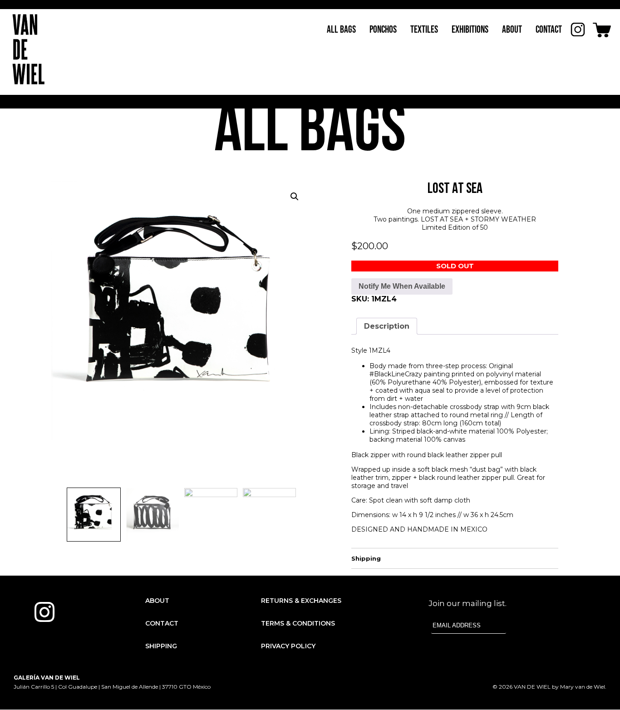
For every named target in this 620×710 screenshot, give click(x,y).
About (512, 30)
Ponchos (383, 30)
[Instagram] (44, 612)
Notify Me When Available (402, 286)
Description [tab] (386, 326)
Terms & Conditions (298, 623)
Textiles (424, 30)
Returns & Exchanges (301, 601)
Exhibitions (470, 30)
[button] (294, 196)
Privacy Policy (288, 646)
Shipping (161, 646)
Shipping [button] (366, 558)
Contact (549, 30)
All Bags (341, 30)
